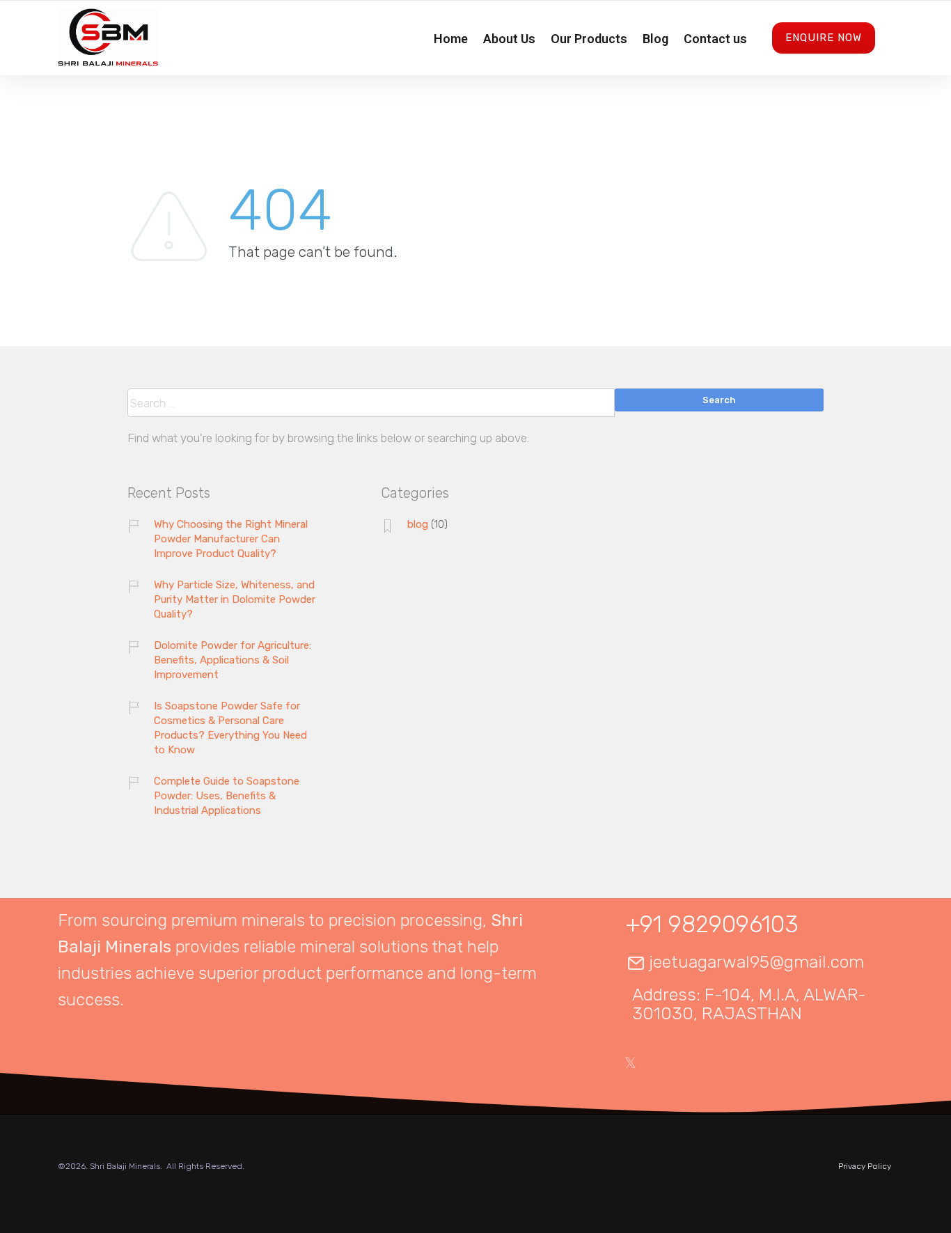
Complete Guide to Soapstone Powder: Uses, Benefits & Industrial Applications (226, 796)
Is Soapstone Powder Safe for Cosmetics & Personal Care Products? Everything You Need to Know (230, 728)
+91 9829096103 (712, 924)
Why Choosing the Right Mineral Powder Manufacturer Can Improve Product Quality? (231, 539)
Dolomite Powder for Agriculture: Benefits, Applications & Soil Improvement (232, 660)
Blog (655, 38)
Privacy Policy (864, 1166)
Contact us (715, 38)
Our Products (589, 38)
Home (451, 38)
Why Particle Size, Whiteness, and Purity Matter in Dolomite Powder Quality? (234, 599)
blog (417, 524)
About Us (509, 38)
